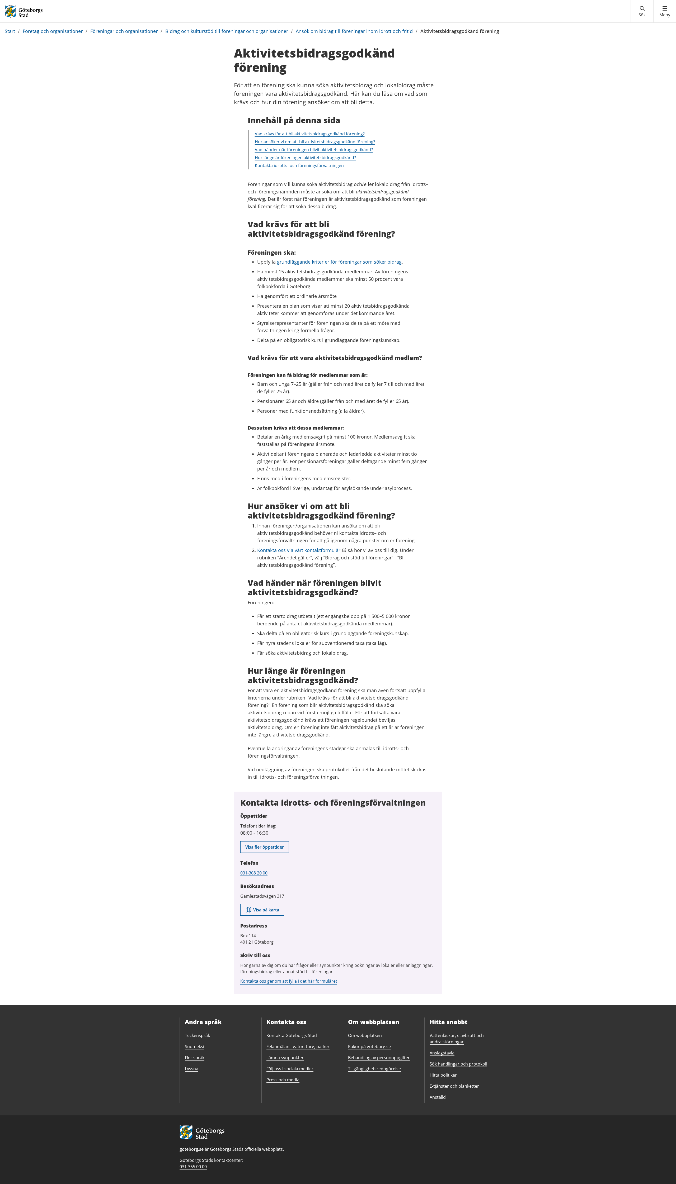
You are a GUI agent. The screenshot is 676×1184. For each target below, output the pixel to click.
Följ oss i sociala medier (289, 1069)
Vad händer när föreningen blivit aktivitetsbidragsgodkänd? (314, 150)
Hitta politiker (443, 1075)
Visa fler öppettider (264, 847)
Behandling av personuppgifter (379, 1058)
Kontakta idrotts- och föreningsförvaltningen (299, 165)
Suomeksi (194, 1046)
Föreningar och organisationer (124, 31)
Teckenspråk (197, 1035)
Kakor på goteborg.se (369, 1046)
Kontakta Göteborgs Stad (291, 1035)
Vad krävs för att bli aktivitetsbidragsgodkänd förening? (310, 134)
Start (10, 31)
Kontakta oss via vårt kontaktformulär (298, 550)
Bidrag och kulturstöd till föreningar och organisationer (226, 31)
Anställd (438, 1097)
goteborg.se (192, 1149)
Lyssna (191, 1069)
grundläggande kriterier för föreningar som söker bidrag (339, 262)
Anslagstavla (442, 1053)
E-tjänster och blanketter (454, 1086)
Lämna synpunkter (285, 1058)
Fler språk (194, 1058)
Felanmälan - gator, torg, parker (298, 1046)
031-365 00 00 (193, 1166)
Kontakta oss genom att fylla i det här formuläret (288, 981)
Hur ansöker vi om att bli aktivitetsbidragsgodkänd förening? (315, 142)
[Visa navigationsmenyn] (665, 11)
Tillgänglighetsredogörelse (374, 1069)
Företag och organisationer (53, 31)
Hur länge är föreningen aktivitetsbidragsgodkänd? (305, 157)
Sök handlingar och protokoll (458, 1064)
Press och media (282, 1080)
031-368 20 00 (253, 873)
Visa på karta (266, 910)
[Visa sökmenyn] (642, 11)
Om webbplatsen (365, 1035)
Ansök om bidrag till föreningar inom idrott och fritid (354, 31)
